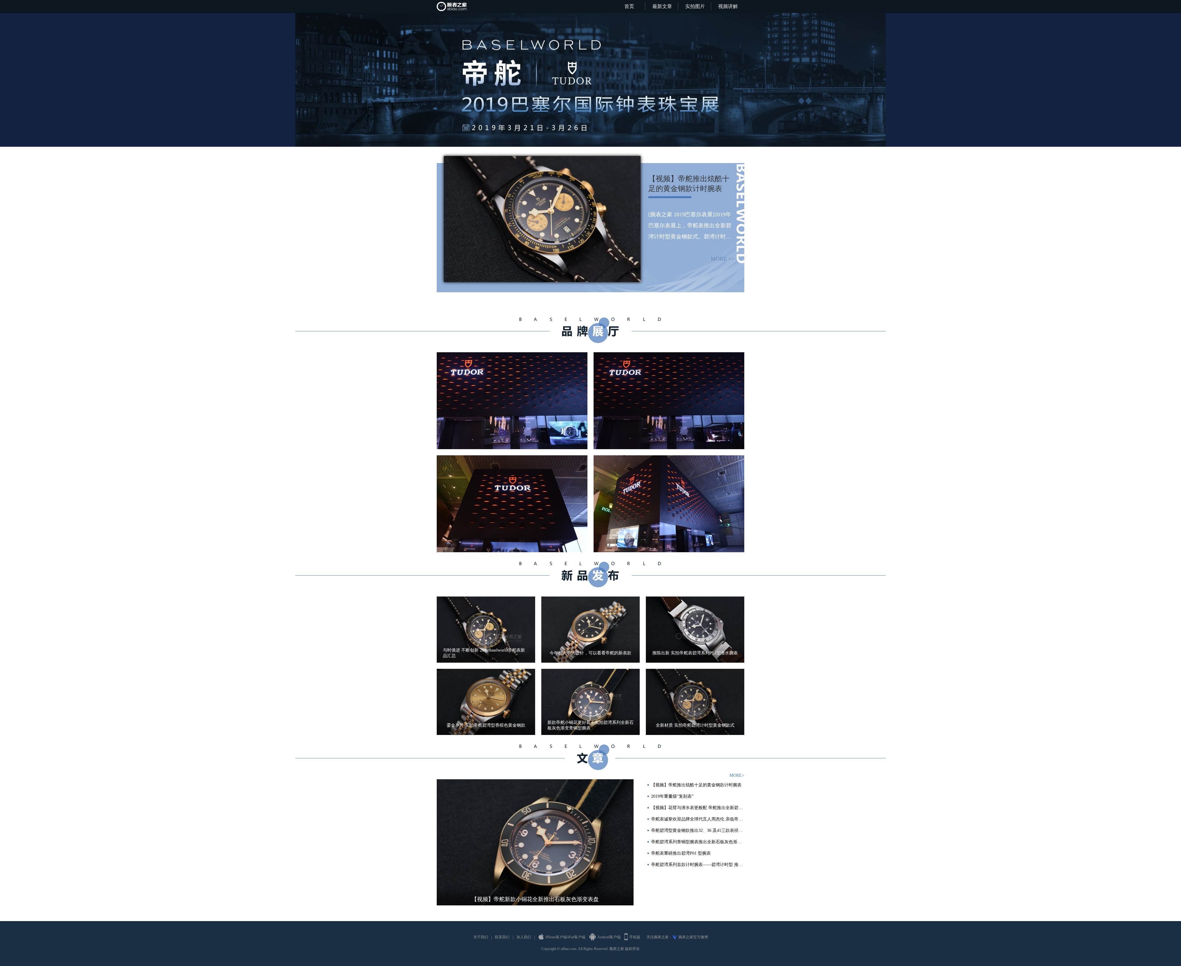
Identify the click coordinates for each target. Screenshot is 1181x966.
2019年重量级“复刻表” (672, 796)
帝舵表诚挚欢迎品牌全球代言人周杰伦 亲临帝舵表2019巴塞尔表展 (697, 819)
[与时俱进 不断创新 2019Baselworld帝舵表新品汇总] (486, 630)
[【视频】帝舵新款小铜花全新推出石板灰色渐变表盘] (535, 842)
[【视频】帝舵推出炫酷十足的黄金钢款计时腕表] (542, 158)
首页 (629, 6)
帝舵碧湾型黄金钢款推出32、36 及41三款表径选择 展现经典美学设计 (697, 830)
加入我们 (523, 937)
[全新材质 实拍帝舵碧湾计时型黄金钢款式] (695, 702)
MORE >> (722, 259)
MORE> (737, 775)
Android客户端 (609, 937)
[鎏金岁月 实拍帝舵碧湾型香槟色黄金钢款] (486, 702)
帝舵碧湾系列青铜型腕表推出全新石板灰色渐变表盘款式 (697, 842)
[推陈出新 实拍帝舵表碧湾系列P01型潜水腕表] (695, 630)
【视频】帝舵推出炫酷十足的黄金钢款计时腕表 (696, 785)
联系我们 (502, 937)
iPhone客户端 (556, 937)
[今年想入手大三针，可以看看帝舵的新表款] (590, 630)
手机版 (634, 937)
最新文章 (662, 6)
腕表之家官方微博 (693, 937)
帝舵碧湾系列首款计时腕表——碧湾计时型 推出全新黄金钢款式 (697, 864)
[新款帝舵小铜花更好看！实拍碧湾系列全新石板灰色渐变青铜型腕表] (590, 702)
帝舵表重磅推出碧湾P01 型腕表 (681, 853)
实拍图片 (695, 6)
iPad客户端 (576, 937)
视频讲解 (728, 6)
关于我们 (480, 937)
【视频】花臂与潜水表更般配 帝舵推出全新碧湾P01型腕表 (697, 807)
